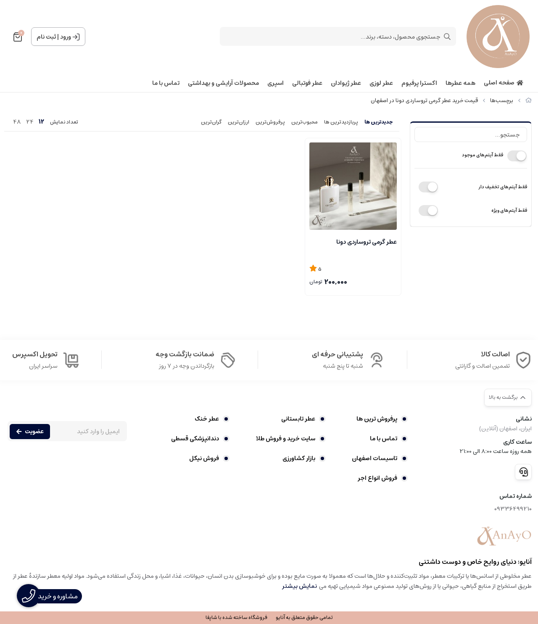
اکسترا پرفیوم (419, 83)
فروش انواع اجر (377, 478)
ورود (65, 37)
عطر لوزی (381, 83)
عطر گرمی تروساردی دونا (366, 242)
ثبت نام (46, 37)
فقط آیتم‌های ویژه (509, 210)
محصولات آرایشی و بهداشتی (223, 83)
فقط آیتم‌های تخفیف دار (502, 187)
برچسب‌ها (501, 100)
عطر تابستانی (298, 419)
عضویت (34, 432)
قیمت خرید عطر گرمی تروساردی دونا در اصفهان (424, 100)
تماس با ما (165, 83)
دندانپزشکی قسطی (195, 438)
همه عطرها (460, 83)
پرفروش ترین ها (376, 419)
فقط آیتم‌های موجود (482, 155)
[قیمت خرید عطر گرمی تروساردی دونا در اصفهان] (504, 536)
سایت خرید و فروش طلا (285, 438)
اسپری (275, 83)
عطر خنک (207, 419)
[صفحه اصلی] (528, 100)
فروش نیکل (204, 458)
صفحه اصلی (499, 83)
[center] (447, 37)
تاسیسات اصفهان (374, 458)
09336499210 (513, 509)
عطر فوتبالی (307, 83)
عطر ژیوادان (346, 83)
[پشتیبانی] (523, 472)
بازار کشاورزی (298, 458)
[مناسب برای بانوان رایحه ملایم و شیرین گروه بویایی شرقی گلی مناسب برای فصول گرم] (353, 186)
